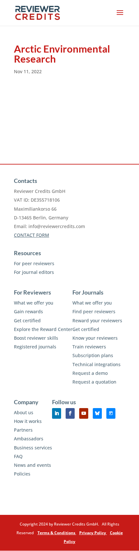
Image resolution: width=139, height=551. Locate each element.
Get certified (27, 320)
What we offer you (33, 303)
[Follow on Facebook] (70, 413)
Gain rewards (28, 311)
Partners (23, 430)
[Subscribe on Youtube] (83, 413)
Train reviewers (89, 347)
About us (23, 412)
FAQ (18, 456)
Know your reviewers (95, 338)
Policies (22, 474)
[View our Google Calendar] (110, 413)
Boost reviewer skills (36, 338)
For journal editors (34, 272)
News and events (32, 465)
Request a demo (90, 373)
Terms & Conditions (56, 533)
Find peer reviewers (93, 311)
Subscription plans (92, 355)
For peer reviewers (34, 263)
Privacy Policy (93, 533)
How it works (28, 421)
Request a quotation (94, 382)
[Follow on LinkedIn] (56, 413)
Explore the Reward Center (43, 329)
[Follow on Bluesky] (97, 413)
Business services (33, 448)
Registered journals (35, 347)
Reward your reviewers (97, 320)
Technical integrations (96, 364)
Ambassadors (28, 439)
